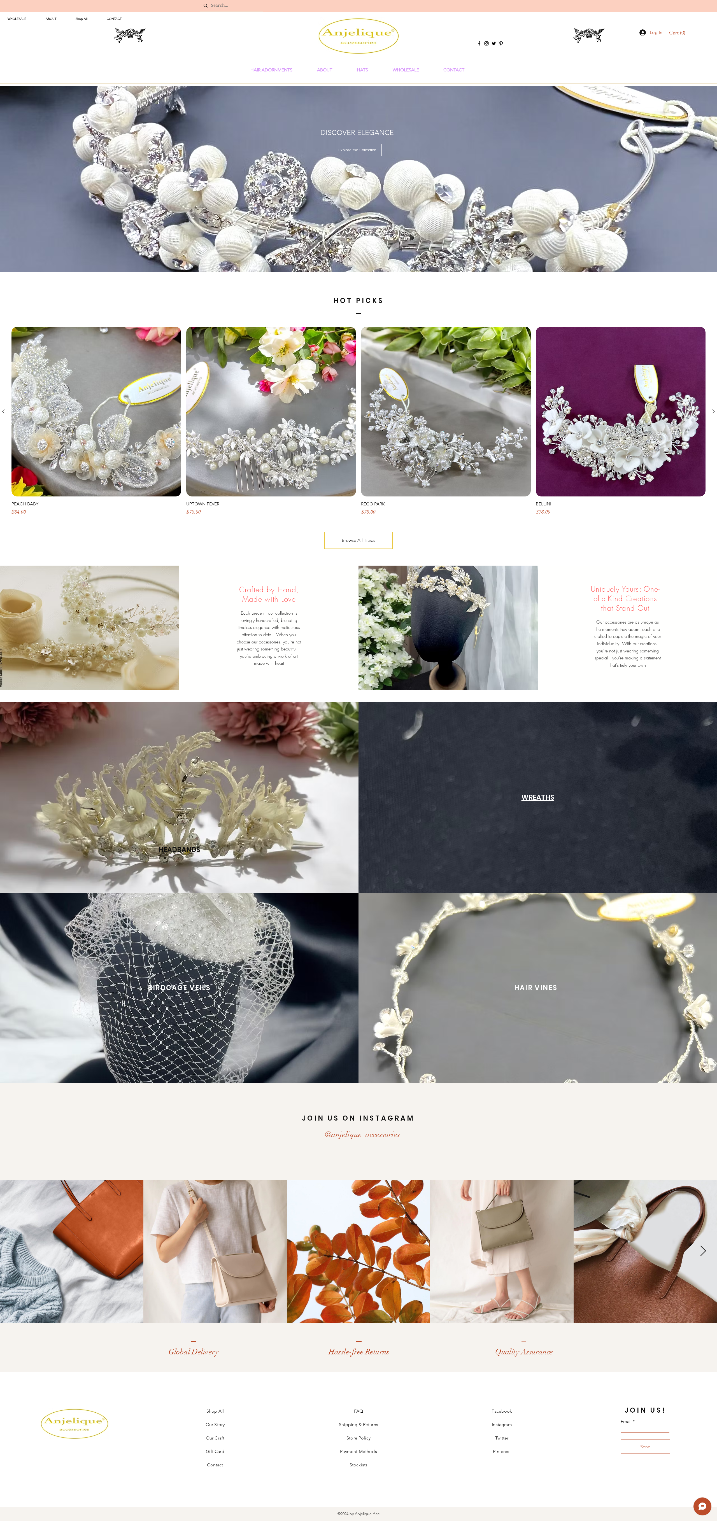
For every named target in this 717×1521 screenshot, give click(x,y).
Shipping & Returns (358, 1424)
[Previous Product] (3, 411)
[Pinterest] (501, 43)
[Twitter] (494, 43)
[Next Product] (713, 411)
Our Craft (215, 1438)
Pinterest (502, 1451)
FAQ (358, 1411)
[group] (358, 421)
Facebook (502, 1411)
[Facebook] (479, 43)
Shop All (215, 1411)
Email (626, 1421)
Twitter (501, 1438)
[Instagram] (486, 43)
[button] (678, 33)
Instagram (502, 1424)
